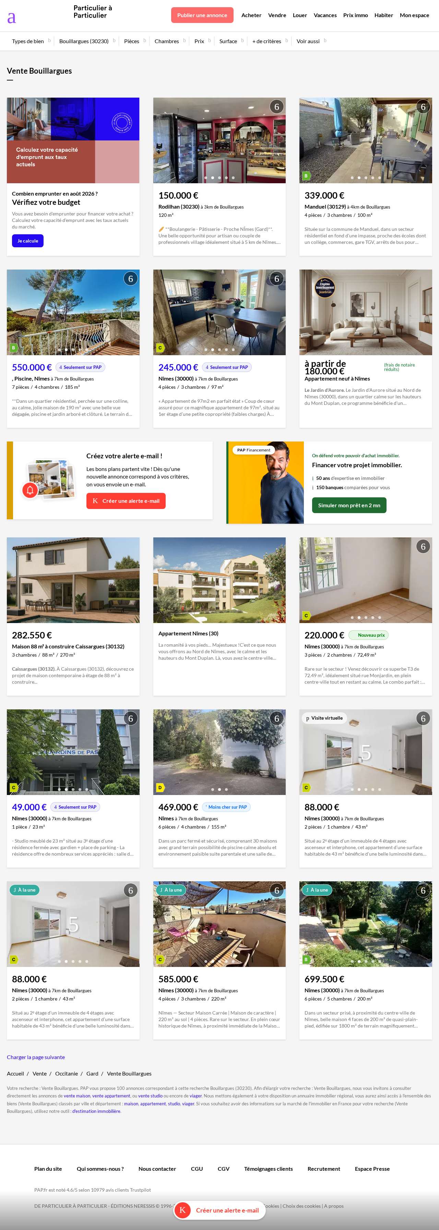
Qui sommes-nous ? (100, 1168)
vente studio (150, 1095)
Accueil (15, 1073)
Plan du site (48, 1168)
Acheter (251, 15)
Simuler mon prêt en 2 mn (349, 505)
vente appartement (111, 1095)
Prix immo (355, 15)
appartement (153, 1103)
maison (131, 1103)
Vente (40, 1073)
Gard (92, 1073)
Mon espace (414, 15)
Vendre (277, 15)
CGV (223, 1168)
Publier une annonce (202, 15)
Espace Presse (372, 1168)
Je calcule (27, 241)
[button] (205, 175)
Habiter (384, 15)
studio (174, 1103)
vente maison (77, 1095)
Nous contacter (157, 1168)
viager (196, 1095)
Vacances (325, 15)
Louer (300, 15)
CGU (197, 1168)
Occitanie (66, 1073)
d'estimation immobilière (96, 1111)
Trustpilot (140, 1190)
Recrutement (324, 1168)
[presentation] (160, 142)
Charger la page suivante (36, 1057)
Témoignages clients (268, 1168)
